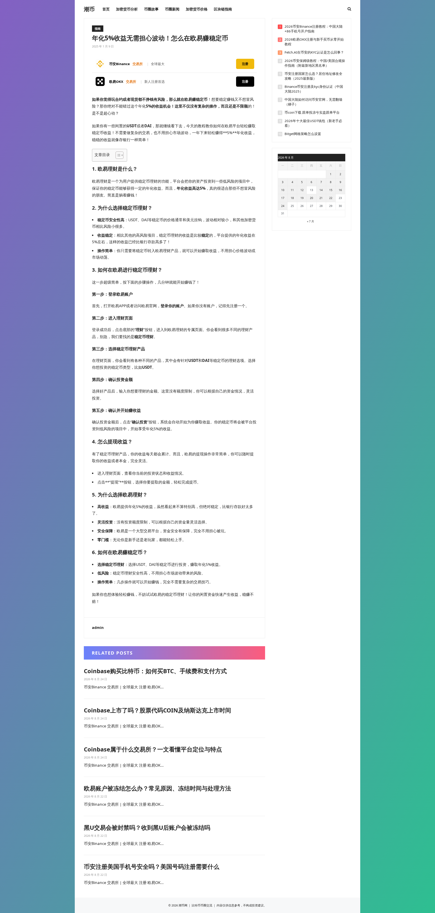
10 (282, 190)
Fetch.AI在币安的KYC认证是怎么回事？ (314, 52)
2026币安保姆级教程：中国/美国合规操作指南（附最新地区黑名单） (315, 63)
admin (98, 627)
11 (292, 190)
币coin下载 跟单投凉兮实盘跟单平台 (312, 112)
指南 (98, 29)
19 (302, 198)
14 (321, 190)
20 (311, 198)
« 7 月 (310, 221)
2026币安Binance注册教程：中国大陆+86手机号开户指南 (314, 28)
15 (330, 190)
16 (340, 190)
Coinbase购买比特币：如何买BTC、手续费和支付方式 (155, 671)
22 (330, 198)
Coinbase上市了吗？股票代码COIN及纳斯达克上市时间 (157, 710)
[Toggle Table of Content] (117, 155)
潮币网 (183, 905)
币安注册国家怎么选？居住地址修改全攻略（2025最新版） (313, 76)
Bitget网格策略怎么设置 (303, 133)
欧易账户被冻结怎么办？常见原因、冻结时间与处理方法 (157, 788)
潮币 (89, 9)
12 (302, 190)
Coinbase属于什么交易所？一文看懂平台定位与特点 (153, 749)
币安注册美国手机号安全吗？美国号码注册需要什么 (151, 866)
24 (282, 206)
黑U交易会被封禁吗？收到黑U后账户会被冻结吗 (147, 827)
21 (321, 198)
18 (292, 198)
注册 (245, 63)
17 (282, 198)
